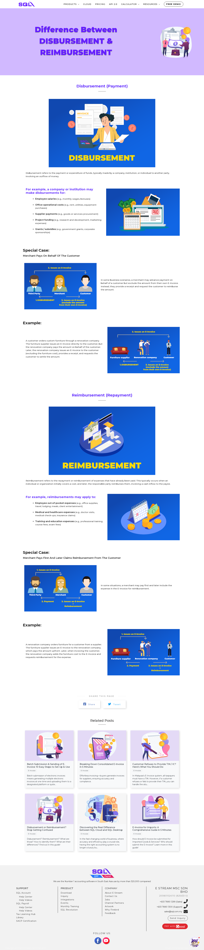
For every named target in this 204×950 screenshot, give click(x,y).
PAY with (170, 926)
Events (64, 903)
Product (67, 888)
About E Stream (114, 893)
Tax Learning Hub (26, 914)
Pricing (100, 4)
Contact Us (111, 896)
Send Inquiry (178, 918)
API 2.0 (113, 4)
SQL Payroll (22, 903)
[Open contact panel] (194, 942)
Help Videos (25, 900)
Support (22, 888)
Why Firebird (112, 909)
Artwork (109, 906)
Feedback (110, 913)
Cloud (87, 4)
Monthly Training (70, 906)
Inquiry (64, 896)
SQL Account (23, 893)
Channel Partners (114, 903)
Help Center (25, 896)
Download (66, 893)
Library (20, 917)
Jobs (107, 899)
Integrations (67, 899)
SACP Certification (26, 921)
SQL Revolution (69, 909)
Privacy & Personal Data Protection (182, 948)
